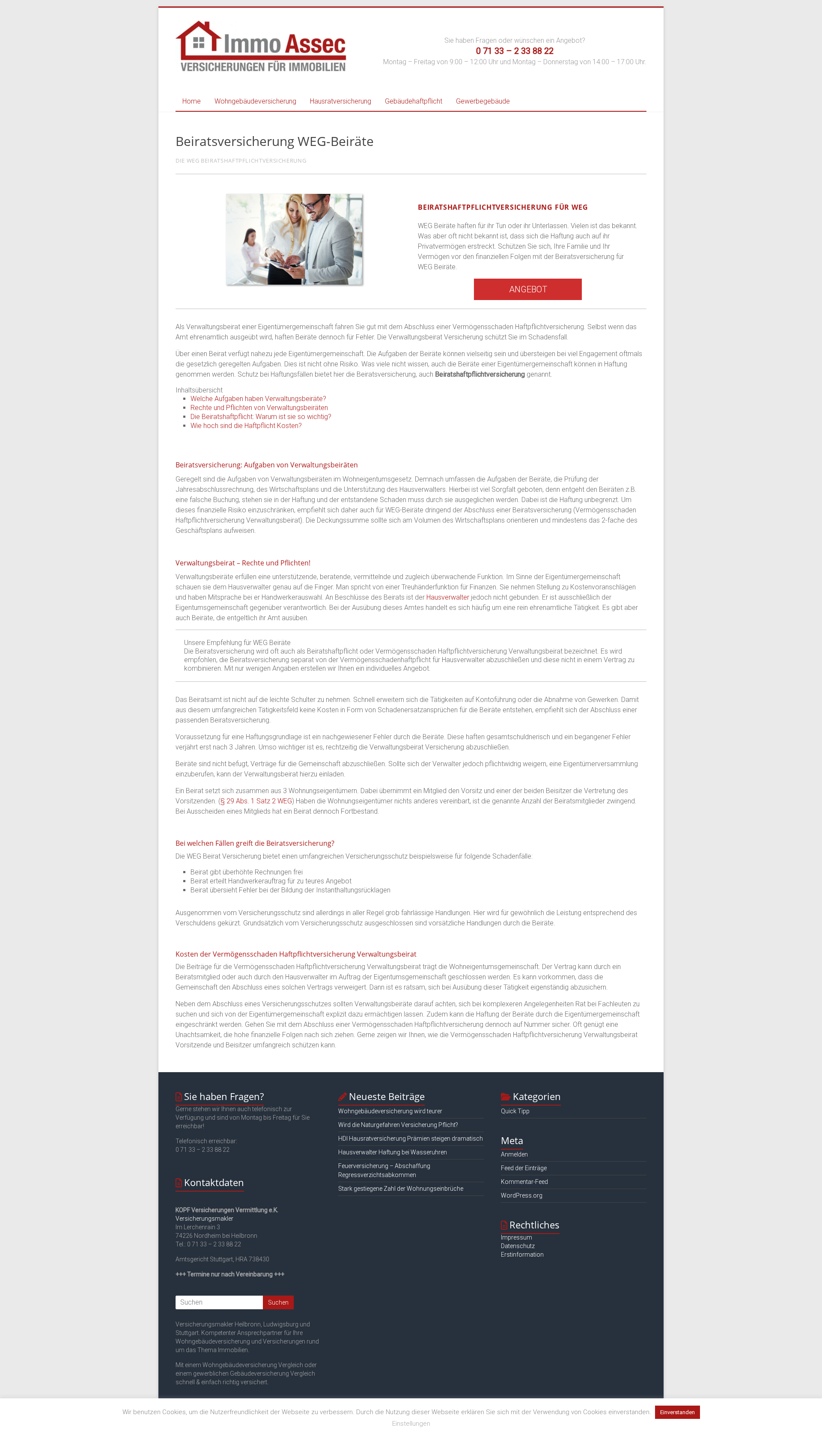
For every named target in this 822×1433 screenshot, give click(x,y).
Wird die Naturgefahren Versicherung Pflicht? (398, 1124)
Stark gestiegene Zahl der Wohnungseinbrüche (400, 1188)
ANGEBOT (528, 289)
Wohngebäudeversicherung (255, 101)
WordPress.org (521, 1195)
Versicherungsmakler (204, 1218)
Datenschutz (518, 1246)
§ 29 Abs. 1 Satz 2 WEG (256, 801)
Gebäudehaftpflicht (413, 101)
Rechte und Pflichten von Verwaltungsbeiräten (259, 408)
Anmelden (514, 1154)
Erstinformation (522, 1254)
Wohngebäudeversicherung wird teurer (390, 1111)
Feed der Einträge (524, 1168)
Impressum (516, 1237)
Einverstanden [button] (677, 1412)
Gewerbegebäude (483, 101)
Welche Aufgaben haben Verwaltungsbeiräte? (258, 399)
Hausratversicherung (340, 101)
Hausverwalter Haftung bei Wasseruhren (392, 1152)
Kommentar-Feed (524, 1181)
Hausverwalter (447, 597)
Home (191, 101)
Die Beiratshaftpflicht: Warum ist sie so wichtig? (261, 417)
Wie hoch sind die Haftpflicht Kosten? (246, 426)
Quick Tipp (515, 1111)
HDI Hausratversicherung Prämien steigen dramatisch (410, 1138)
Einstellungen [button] (411, 1423)
